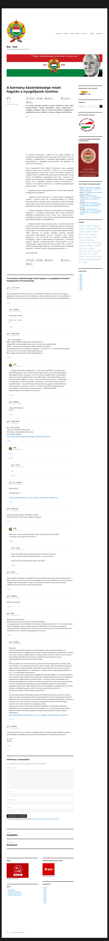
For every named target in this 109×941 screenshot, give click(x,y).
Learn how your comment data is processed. (45, 819)
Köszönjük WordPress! (19, 932)
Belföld (66, 33)
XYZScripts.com (63, 940)
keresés (81, 234)
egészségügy (96, 226)
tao (84, 253)
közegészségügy (89, 240)
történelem (82, 256)
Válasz (9, 302)
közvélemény (82, 242)
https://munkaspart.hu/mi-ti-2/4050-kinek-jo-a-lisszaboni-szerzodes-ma (33, 497)
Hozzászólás (11, 767)
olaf (86, 248)
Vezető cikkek (74, 33)
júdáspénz (88, 231)
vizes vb (92, 256)
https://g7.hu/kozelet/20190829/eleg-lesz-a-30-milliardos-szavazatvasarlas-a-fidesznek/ (38, 715)
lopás (89, 242)
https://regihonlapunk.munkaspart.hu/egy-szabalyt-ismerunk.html (28, 436)
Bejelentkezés (11, 890)
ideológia (81, 231)
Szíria (80, 253)
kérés (95, 237)
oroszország (91, 248)
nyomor (81, 248)
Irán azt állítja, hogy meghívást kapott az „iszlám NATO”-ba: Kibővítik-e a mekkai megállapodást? (90, 189)
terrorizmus (94, 253)
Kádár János (89, 237)
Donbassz (89, 226)
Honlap (9, 807)
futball (87, 228)
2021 (45, 896)
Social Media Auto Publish (48, 940)
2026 (45, 887)
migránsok (89, 245)
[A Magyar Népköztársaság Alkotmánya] (88, 160)
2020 (45, 897)
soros (95, 251)
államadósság (89, 259)
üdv (80, 262)
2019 (45, 899)
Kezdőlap (58, 33)
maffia (93, 242)
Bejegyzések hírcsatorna (14, 891)
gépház (100, 228)
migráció (99, 242)
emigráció (81, 228)
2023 (45, 892)
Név (8, 791)
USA (87, 256)
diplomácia (82, 226)
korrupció (81, 237)
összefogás (97, 259)
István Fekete (15, 287)
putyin (90, 251)
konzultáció (92, 234)
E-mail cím (10, 799)
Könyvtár (84, 33)
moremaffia (97, 245)
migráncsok (82, 245)
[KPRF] (18, 870)
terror (88, 253)
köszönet (81, 240)
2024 (45, 891)
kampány (95, 231)
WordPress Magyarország (14, 895)
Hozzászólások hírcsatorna (15, 893)
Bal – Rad (12, 46)
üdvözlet (85, 262)
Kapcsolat (99, 33)
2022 (45, 894)
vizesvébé (98, 256)
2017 (45, 902)
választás (81, 259)
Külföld (91, 33)
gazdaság (93, 228)
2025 (45, 889)
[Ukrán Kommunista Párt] (48, 869)
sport (99, 251)
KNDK (86, 234)
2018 (45, 901)
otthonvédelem (83, 251)
